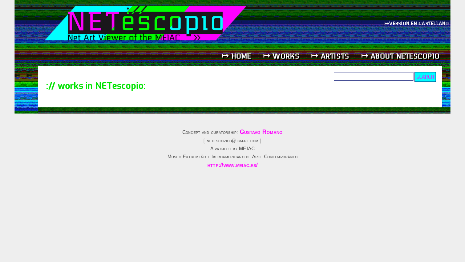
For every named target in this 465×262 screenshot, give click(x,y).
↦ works (281, 55)
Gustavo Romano (261, 132)
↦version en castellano (417, 23)
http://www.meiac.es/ (232, 165)
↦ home (236, 55)
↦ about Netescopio (400, 55)
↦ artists (330, 55)
